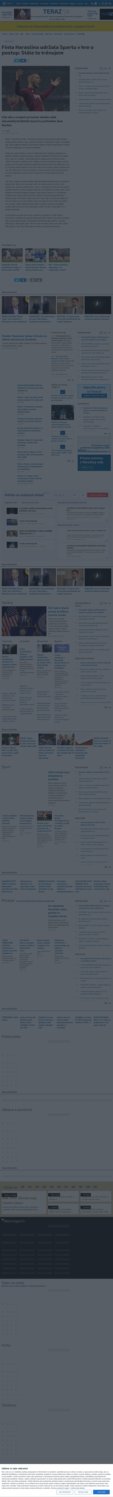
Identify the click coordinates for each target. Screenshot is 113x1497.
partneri (11, 1472)
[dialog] (56, 1480)
